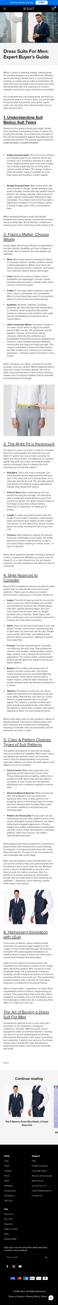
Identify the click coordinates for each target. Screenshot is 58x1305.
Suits (6, 1161)
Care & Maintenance (42, 1190)
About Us (8, 1214)
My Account (37, 1180)
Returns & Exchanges (42, 1175)
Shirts (6, 1166)
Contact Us (37, 1195)
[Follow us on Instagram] (14, 1266)
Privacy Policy (33, 1296)
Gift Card (8, 1200)
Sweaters (8, 1185)
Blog (6, 1234)
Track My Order (39, 1170)
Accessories (10, 1190)
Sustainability (10, 1239)
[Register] (46, 1257)
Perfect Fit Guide (40, 1166)
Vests (6, 1180)
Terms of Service (17, 1296)
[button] (51, 1298)
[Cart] (53, 8)
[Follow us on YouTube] (20, 1266)
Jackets (8, 1170)
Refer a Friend (11, 1229)
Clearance (9, 1195)
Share (6, 1062)
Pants (6, 1175)
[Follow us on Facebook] (7, 1266)
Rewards (8, 1224)
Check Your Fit (39, 1185)
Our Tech (8, 1219)
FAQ (34, 1161)
